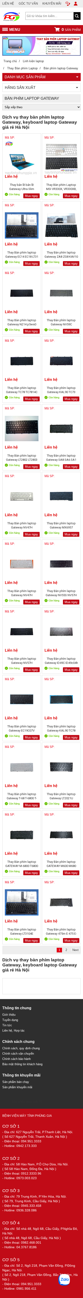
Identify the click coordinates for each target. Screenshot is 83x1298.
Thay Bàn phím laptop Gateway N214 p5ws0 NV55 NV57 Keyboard (21, 322)
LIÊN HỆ (8, 3)
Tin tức (7, 1025)
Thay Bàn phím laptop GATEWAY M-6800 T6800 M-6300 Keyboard (21, 864)
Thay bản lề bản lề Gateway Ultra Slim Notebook (21, 187)
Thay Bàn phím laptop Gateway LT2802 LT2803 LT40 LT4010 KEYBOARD (22, 457)
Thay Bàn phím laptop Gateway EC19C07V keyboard (21, 728)
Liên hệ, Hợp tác (13, 1030)
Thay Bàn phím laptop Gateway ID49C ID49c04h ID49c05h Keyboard (61, 661)
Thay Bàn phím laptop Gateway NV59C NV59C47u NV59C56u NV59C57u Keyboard (61, 322)
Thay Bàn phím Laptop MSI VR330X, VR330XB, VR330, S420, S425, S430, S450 (61, 187)
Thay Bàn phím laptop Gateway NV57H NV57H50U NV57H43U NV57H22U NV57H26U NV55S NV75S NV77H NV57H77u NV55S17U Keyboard (22, 661)
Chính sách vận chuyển (18, 1053)
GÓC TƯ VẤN (28, 3)
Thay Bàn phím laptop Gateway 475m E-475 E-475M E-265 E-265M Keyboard (61, 931)
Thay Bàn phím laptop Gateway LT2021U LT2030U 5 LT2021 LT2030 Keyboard (61, 796)
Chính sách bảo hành (16, 1059)
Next (75, 950)
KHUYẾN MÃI (51, 3)
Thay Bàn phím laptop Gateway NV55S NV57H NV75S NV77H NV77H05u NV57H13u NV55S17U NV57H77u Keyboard (61, 593)
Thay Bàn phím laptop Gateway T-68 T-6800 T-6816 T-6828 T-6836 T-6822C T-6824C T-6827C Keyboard (21, 796)
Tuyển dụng (10, 1020)
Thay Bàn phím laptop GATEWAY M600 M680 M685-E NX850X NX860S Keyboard (61, 864)
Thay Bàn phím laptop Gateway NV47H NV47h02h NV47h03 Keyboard (21, 593)
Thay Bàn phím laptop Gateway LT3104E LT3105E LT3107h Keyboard (21, 931)
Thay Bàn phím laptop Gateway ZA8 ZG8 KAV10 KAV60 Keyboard (61, 254)
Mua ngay (31, 196)
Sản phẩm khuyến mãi (17, 1087)
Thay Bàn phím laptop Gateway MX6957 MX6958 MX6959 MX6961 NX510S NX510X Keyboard (61, 525)
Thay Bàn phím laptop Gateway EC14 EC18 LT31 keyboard (21, 254)
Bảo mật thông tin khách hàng (22, 1064)
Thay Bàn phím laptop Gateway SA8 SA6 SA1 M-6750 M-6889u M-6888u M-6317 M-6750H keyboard (61, 457)
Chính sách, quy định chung (21, 1048)
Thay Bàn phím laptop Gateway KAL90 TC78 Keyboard (61, 728)
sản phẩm (71, 29)
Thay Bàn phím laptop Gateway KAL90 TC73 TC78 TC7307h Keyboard (61, 390)
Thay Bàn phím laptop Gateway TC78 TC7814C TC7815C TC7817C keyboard (21, 390)
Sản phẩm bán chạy (15, 1082)
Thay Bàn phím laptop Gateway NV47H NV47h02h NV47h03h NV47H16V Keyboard (21, 525)
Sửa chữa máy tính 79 (27, 1101)
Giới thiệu (8, 1014)
